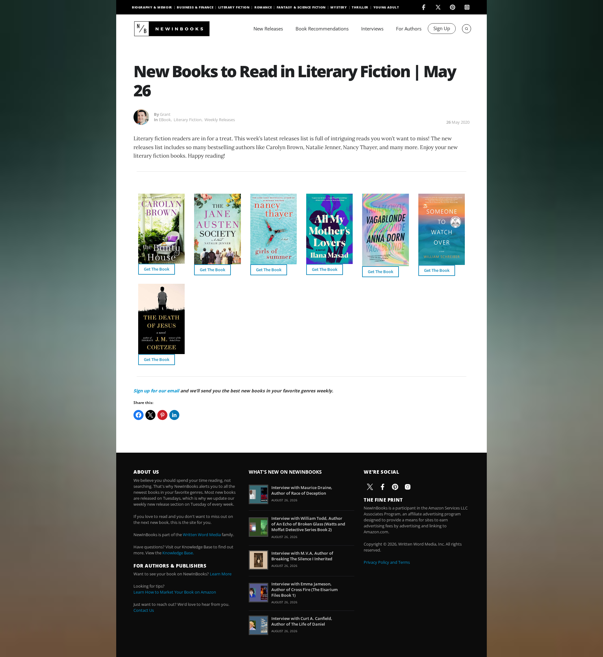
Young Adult (386, 7)
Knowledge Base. (178, 553)
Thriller (360, 7)
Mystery (338, 7)
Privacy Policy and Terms (387, 562)
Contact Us (143, 610)
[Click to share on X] (150, 415)
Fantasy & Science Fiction (301, 7)
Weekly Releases (219, 119)
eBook (165, 119)
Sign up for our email (156, 391)
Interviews (372, 28)
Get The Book (156, 269)
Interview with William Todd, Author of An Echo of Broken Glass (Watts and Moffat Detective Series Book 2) (308, 523)
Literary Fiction (234, 7)
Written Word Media (202, 534)
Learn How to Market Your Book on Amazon (174, 592)
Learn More (220, 574)
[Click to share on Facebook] (138, 415)
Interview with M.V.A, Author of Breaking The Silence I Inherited (302, 556)
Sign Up (441, 28)
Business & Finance (195, 7)
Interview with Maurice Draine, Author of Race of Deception (301, 490)
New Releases (268, 28)
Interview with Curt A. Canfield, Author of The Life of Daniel (301, 621)
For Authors (408, 28)
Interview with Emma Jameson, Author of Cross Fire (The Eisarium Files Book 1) (304, 589)
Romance (263, 7)
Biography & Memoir (152, 7)
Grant (165, 114)
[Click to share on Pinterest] (162, 415)
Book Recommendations (322, 28)
